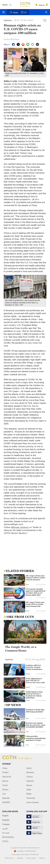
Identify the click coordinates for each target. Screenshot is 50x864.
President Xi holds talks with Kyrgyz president (35, 711)
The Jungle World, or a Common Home (20, 648)
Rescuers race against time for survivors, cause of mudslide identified (35, 725)
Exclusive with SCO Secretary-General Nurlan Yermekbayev (34, 667)
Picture (5, 789)
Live (4, 794)
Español (5, 820)
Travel (4, 785)
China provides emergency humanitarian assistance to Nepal (36, 738)
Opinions (30, 781)
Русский (5, 833)
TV (25, 12)
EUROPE (6, 802)
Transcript (30, 798)
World (28, 768)
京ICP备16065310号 (33, 848)
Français (6, 824)
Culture (29, 776)
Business (30, 772)
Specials (6, 798)
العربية (5, 828)
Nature (29, 785)
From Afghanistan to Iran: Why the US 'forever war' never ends (35, 680)
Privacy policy (31, 858)
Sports (5, 781)
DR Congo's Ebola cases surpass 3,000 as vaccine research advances (35, 578)
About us (42, 858)
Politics (5, 772)
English (5, 815)
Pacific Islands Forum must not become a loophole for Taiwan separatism (34, 695)
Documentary (8, 837)
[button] (7, 640)
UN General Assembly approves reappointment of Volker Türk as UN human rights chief (35, 592)
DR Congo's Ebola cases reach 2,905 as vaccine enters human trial (35, 604)
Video (28, 789)
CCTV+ (5, 841)
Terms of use (9, 858)
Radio (15, 12)
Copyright (20, 858)
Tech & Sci (6, 776)
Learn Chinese (32, 802)
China (4, 768)
